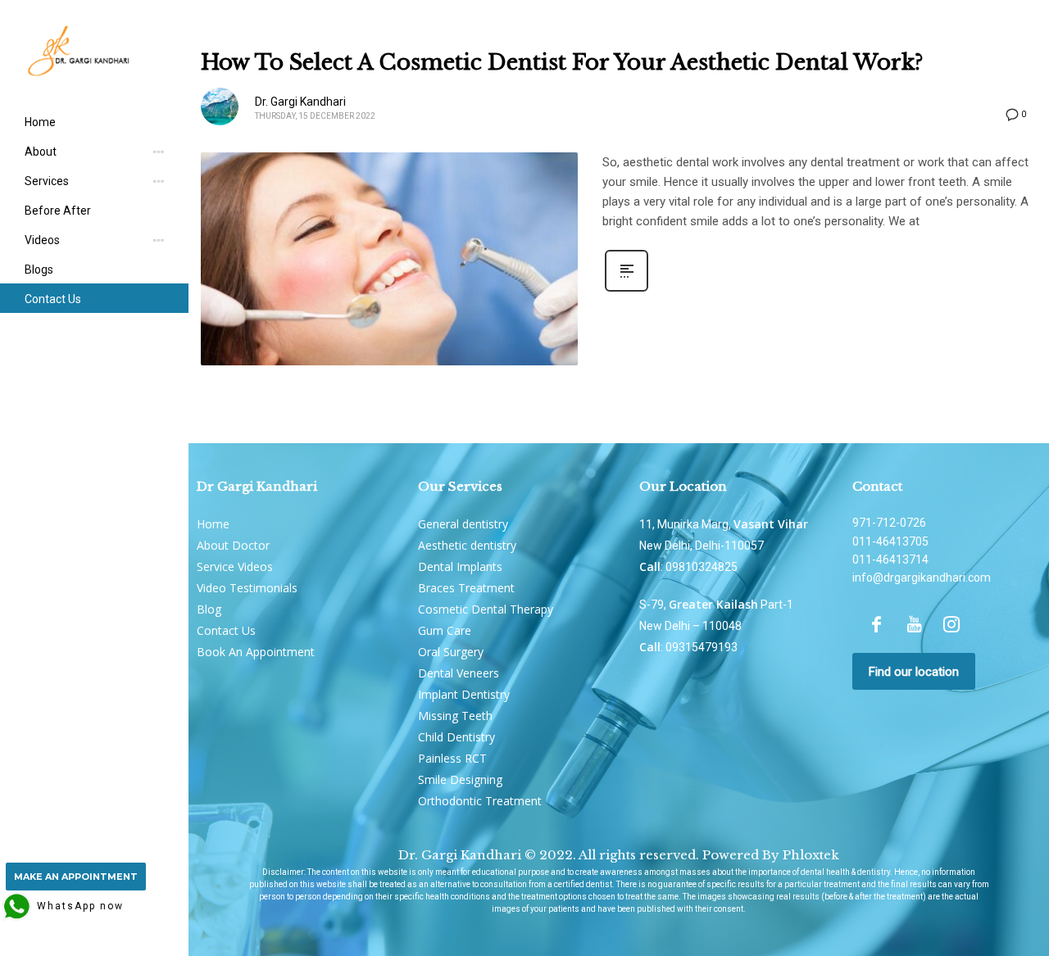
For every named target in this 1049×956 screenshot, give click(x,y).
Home (40, 122)
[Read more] (626, 290)
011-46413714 (890, 559)
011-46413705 (890, 541)
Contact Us (53, 299)
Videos (42, 240)
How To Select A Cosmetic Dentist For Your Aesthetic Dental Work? (562, 62)
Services (47, 181)
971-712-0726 (889, 522)
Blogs (39, 269)
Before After (58, 210)
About (41, 151)
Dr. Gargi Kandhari (300, 101)
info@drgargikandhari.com (921, 577)
